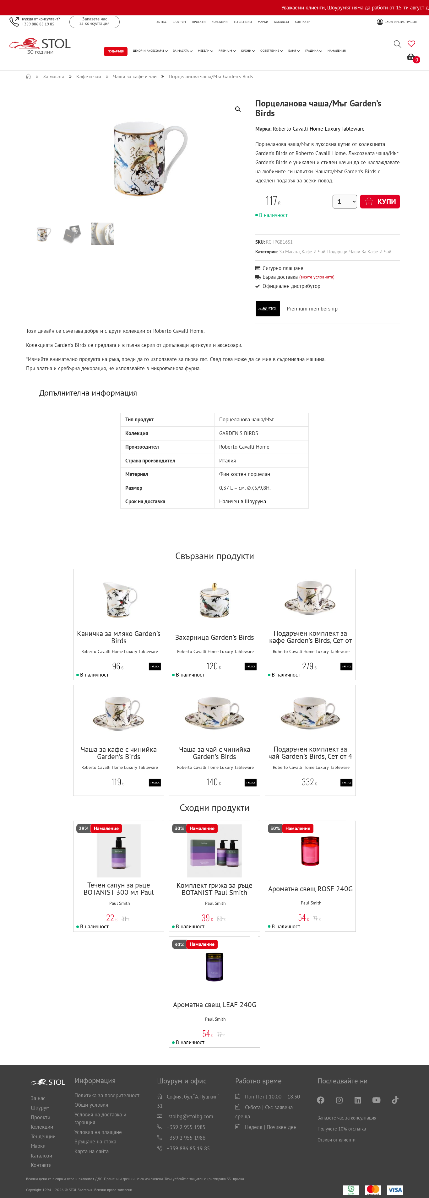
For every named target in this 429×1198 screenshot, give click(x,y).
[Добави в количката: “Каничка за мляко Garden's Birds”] (106, 613)
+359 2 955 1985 (186, 1127)
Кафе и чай (313, 251)
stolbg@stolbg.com (190, 1116)
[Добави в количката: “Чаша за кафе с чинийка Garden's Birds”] (106, 729)
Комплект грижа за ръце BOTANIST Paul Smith (214, 889)
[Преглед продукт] (138, 613)
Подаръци (337, 251)
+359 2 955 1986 (186, 1137)
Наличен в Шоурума (242, 501)
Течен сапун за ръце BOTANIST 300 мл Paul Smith (119, 892)
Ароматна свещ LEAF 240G (214, 1004)
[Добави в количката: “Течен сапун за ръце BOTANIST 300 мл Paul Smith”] (106, 865)
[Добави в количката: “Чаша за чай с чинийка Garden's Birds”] (202, 729)
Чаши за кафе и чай (370, 251)
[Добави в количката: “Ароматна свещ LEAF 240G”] (202, 981)
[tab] (88, 393)
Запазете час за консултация (347, 1117)
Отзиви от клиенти (337, 1139)
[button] (122, 613)
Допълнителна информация (88, 392)
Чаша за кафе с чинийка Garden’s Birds (119, 753)
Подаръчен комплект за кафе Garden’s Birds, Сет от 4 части (310, 640)
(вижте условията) (316, 277)
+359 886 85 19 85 (38, 23)
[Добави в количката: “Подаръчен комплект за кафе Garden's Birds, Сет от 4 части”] (298, 613)
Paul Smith (119, 903)
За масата (289, 251)
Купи (386, 201)
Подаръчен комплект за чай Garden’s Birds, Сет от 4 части (310, 756)
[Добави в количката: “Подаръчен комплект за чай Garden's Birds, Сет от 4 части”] (298, 729)
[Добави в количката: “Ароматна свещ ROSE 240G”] (298, 865)
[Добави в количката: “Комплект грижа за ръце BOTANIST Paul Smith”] (202, 865)
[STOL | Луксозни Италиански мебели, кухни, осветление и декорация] (28, 76)
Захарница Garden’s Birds (214, 637)
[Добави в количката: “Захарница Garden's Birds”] (202, 613)
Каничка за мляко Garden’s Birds (118, 637)
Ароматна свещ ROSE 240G (310, 888)
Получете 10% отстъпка (342, 1128)
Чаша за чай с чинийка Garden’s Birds (214, 753)
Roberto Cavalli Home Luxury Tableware (319, 128)
